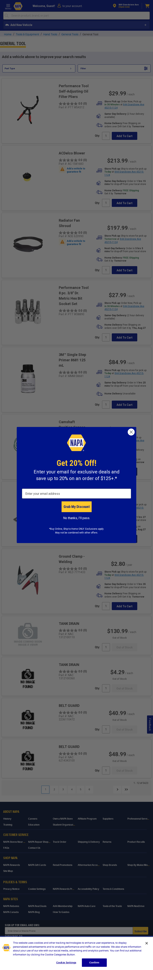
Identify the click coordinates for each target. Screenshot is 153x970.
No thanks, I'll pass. (76, 518)
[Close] (146, 943)
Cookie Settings (66, 962)
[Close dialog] (131, 432)
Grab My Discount (77, 507)
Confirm (94, 962)
